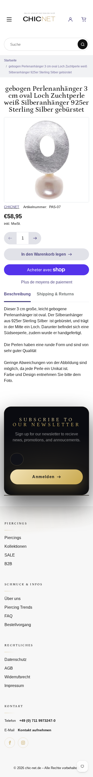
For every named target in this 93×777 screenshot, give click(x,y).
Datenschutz (15, 659)
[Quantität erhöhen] (35, 238)
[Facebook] (9, 742)
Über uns (12, 598)
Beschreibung (17, 294)
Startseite (10, 60)
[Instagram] (23, 742)
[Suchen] (83, 44)
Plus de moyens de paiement (46, 282)
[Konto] (70, 19)
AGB (8, 668)
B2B (8, 564)
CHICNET (11, 207)
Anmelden (43, 477)
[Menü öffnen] (9, 19)
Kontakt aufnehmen (34, 730)
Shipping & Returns (55, 294)
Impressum (14, 686)
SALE (9, 555)
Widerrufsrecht (17, 677)
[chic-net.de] (39, 18)
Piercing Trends (18, 607)
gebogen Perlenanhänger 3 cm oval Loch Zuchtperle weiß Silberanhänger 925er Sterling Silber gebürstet (48, 69)
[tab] (20, 295)
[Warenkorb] (84, 19)
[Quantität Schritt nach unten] (10, 238)
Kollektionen (15, 546)
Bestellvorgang (17, 625)
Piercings (12, 538)
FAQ (8, 616)
